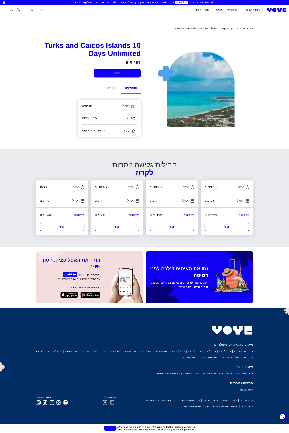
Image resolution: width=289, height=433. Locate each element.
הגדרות (121, 429)
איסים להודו (57, 351)
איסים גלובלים (246, 390)
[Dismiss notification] (3, 2)
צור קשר (206, 400)
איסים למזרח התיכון (190, 373)
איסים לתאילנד (115, 351)
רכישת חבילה (252, 10)
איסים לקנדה (131, 351)
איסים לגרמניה (42, 351)
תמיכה (219, 10)
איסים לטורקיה (178, 351)
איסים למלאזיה (99, 351)
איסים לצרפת (225, 351)
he (41, 9)
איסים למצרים (189, 357)
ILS (31, 9)
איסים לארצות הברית (243, 351)
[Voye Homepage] (277, 10)
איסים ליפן (85, 351)
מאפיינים (131, 87)
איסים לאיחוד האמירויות (209, 357)
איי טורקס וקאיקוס (230, 28)
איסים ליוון (248, 357)
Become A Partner (229, 406)
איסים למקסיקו (162, 351)
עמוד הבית (248, 28)
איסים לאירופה (232, 373)
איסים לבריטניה (146, 351)
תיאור (110, 87)
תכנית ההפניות (202, 10)
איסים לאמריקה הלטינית (212, 373)
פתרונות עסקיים (211, 406)
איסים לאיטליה (194, 351)
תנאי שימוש (167, 400)
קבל (110, 428)
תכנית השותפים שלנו (191, 400)
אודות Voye (232, 10)
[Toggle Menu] (4, 10)
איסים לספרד (210, 351)
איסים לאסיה (247, 373)
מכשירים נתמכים (220, 400)
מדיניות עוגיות (247, 406)
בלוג (177, 400)
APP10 (183, 2)
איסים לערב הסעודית (231, 357)
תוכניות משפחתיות (192, 406)
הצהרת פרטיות (152, 400)
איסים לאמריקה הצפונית (167, 373)
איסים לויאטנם (71, 351)
